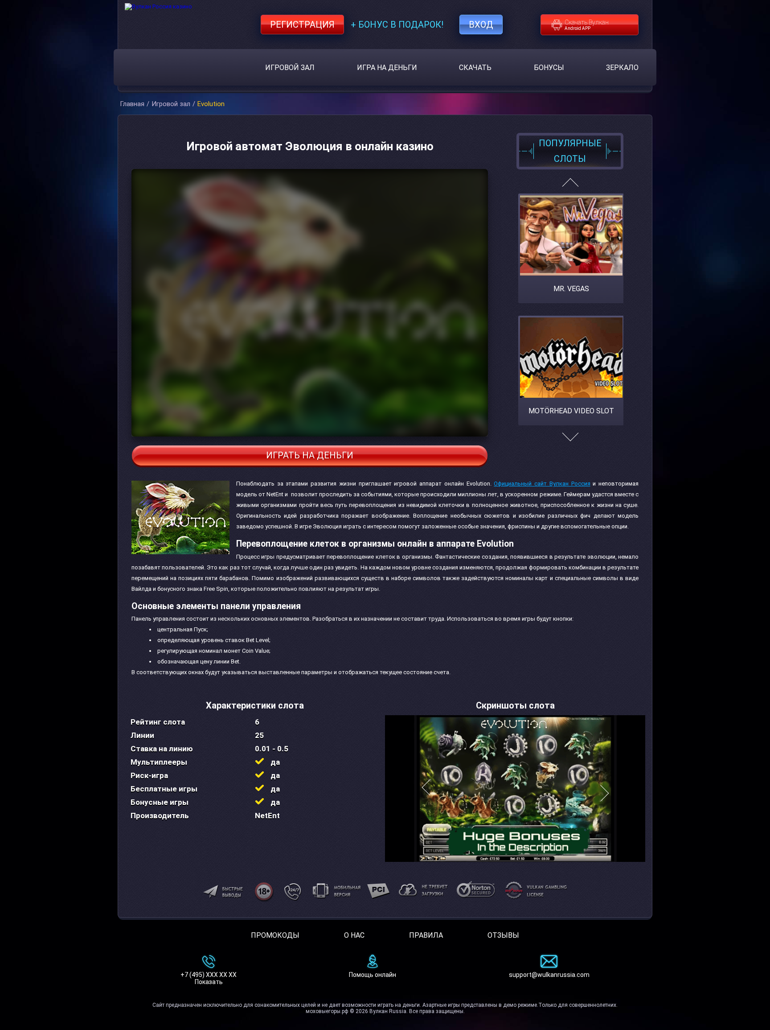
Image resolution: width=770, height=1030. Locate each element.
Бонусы (549, 67)
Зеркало (622, 67)
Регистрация (302, 24)
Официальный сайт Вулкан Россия (542, 483)
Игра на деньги (387, 67)
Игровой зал (290, 67)
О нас (354, 935)
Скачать (475, 67)
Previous (570, 186)
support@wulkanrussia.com (549, 974)
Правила (426, 935)
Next (570, 441)
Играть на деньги (309, 455)
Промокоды (275, 935)
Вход (481, 24)
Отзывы (503, 935)
